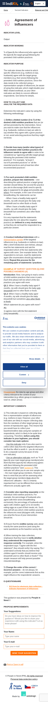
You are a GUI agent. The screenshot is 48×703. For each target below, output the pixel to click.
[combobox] (40, 3)
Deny (24, 382)
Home (6, 10)
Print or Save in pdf (15, 664)
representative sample (13, 240)
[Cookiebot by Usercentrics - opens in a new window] (34, 318)
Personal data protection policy (24, 679)
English (37, 4)
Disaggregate (10, 392)
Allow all (24, 367)
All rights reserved (35, 676)
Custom (22, 375)
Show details (34, 359)
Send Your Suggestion (24, 653)
